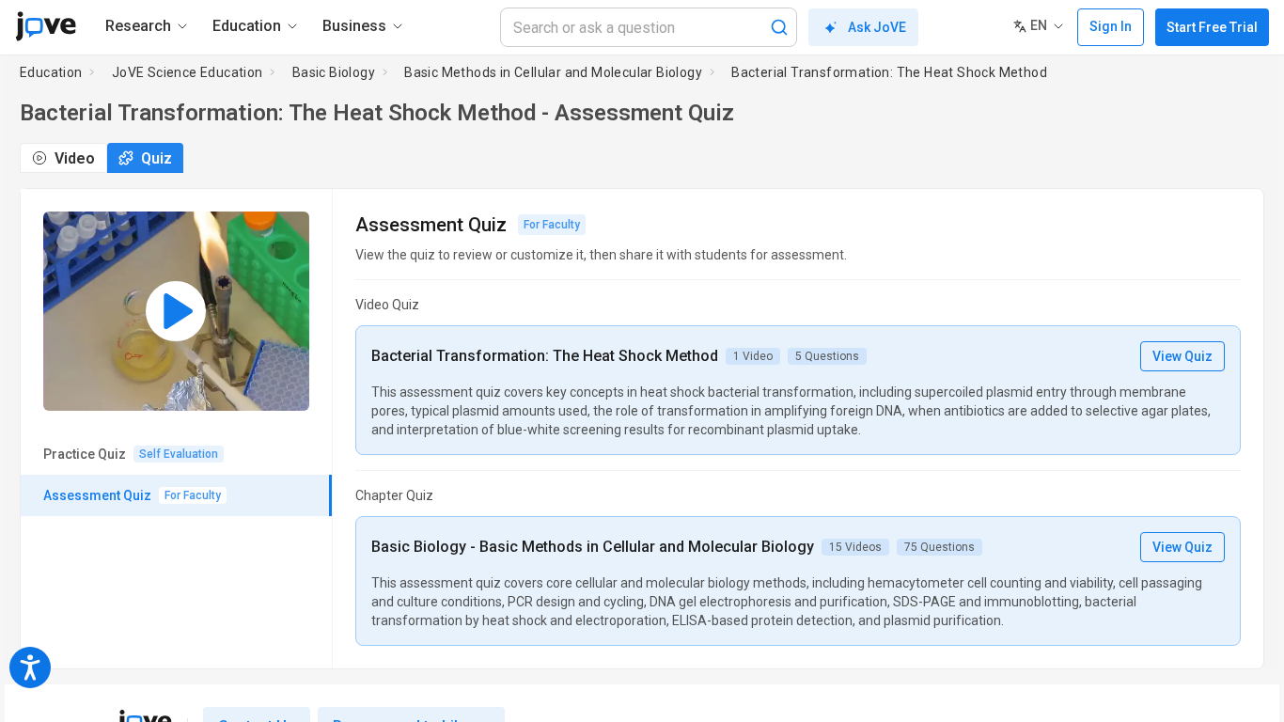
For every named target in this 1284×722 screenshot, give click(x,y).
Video (75, 158)
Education (51, 72)
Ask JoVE (877, 27)
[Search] (779, 27)
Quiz (156, 158)
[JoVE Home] (45, 26)
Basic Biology (333, 72)
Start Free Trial (1212, 27)
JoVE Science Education (187, 72)
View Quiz (1182, 356)
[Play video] (176, 311)
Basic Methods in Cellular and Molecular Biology (553, 72)
